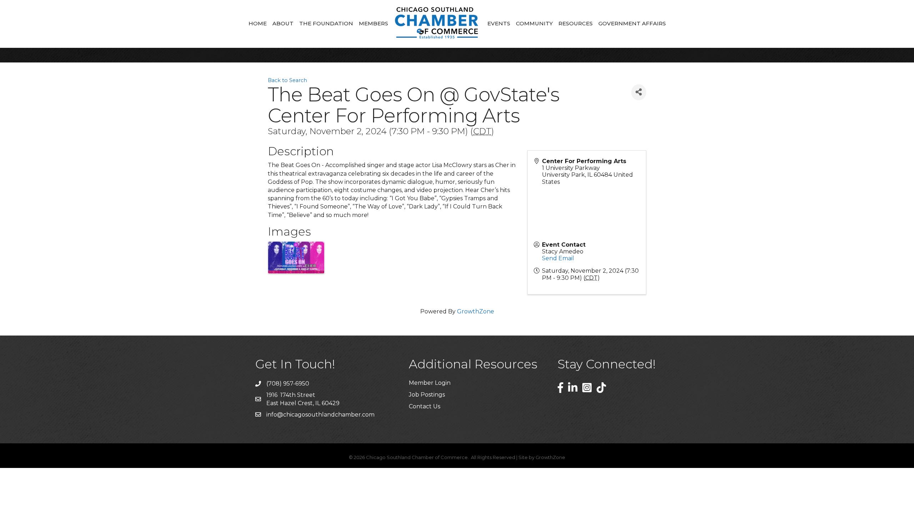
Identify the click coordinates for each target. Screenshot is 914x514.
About (282, 23)
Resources (575, 23)
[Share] (638, 92)
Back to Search (287, 80)
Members (373, 23)
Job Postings (427, 394)
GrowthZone (475, 311)
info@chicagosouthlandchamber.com (320, 414)
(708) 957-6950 (287, 383)
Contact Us (424, 406)
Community (534, 23)
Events (498, 23)
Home (257, 23)
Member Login (430, 382)
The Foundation (326, 23)
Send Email (558, 258)
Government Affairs (632, 23)
